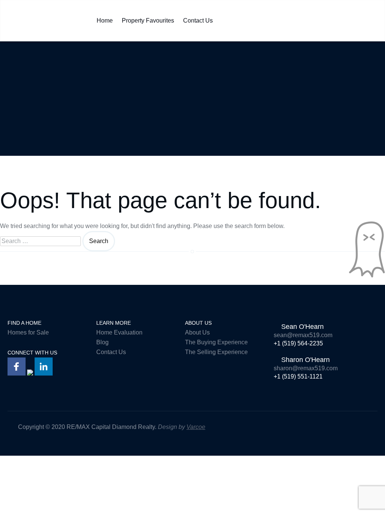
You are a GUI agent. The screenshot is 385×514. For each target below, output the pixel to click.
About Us (197, 332)
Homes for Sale (28, 332)
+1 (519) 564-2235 (298, 343)
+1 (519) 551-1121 (298, 376)
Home (105, 18)
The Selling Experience (216, 352)
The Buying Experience (216, 342)
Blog (102, 342)
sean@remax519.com (303, 335)
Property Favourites (148, 18)
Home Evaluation (119, 332)
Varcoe (195, 427)
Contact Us (198, 18)
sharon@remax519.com (306, 368)
